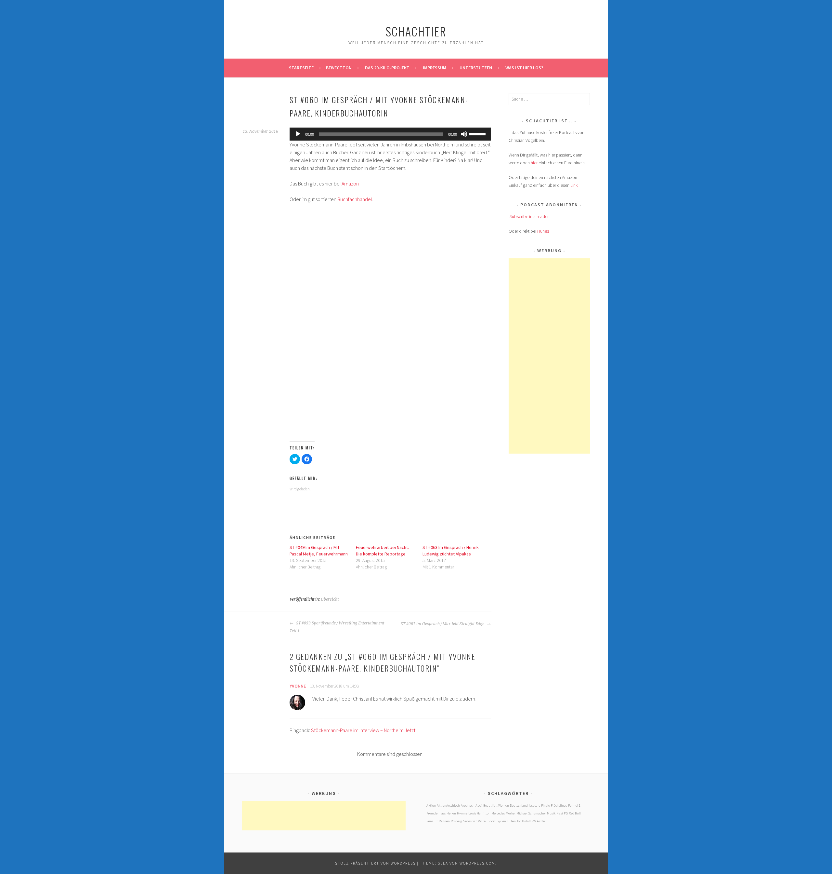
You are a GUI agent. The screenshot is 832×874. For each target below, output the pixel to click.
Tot (519, 821)
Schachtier (416, 31)
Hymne (462, 813)
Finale (545, 805)
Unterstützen (476, 68)
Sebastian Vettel (475, 821)
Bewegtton (339, 68)
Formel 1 (574, 805)
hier (534, 163)
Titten (511, 821)
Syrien (501, 821)
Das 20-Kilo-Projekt (387, 68)
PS (566, 813)
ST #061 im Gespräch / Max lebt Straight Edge (443, 623)
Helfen (451, 813)
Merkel (510, 813)
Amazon (350, 183)
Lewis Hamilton (479, 813)
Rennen (444, 821)
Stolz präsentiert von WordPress (375, 863)
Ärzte (541, 821)
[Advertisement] (557, 356)
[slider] (478, 133)
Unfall (526, 821)
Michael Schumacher (531, 813)
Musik (551, 813)
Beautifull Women (496, 805)
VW (534, 821)
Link (574, 185)
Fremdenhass (436, 813)
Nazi (559, 813)
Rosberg (456, 821)
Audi (478, 805)
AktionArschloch (448, 805)
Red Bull (575, 813)
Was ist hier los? (524, 68)
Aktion (431, 805)
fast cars (534, 805)
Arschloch (467, 805)
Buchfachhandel (354, 199)
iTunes (543, 231)
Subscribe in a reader (529, 216)
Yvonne (298, 686)
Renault (432, 821)
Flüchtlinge (559, 805)
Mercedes (498, 813)
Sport (492, 821)
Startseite (301, 68)
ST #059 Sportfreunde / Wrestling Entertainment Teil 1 (337, 627)
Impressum (434, 68)
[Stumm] (464, 134)
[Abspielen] (298, 134)
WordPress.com (477, 863)
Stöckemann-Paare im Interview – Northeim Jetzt (363, 730)
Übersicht (330, 599)
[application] (390, 134)
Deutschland (519, 805)
